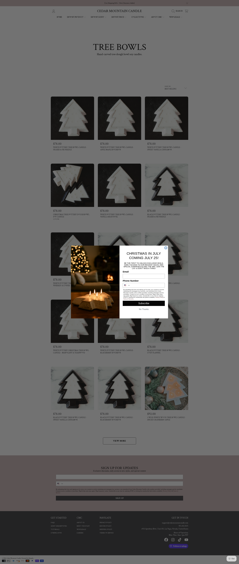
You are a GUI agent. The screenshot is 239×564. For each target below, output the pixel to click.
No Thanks (144, 309)
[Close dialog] (166, 248)
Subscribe (143, 303)
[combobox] (126, 285)
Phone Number (131, 281)
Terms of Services (128, 299)
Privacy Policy (159, 297)
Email (126, 271)
